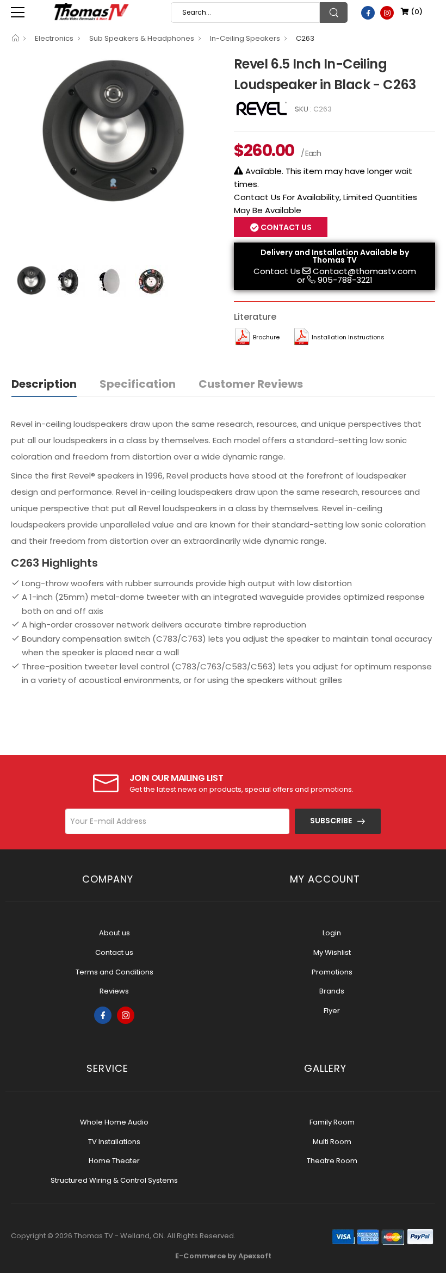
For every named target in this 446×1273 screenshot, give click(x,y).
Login (332, 933)
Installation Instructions (348, 337)
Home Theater (114, 1161)
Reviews (114, 991)
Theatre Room (332, 1161)
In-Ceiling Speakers (245, 38)
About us (114, 933)
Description (44, 384)
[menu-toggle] (17, 12)
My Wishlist (332, 952)
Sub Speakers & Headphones (141, 38)
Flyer (332, 1010)
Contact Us (276, 271)
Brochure (266, 337)
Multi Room (332, 1142)
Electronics (54, 38)
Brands (331, 991)
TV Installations (114, 1142)
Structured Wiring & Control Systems (114, 1180)
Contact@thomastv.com (364, 271)
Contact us (114, 952)
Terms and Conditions (114, 972)
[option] (114, 130)
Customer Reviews (251, 384)
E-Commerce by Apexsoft (223, 1256)
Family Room (332, 1122)
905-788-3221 (345, 279)
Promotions (332, 972)
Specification (138, 384)
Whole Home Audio (114, 1122)
